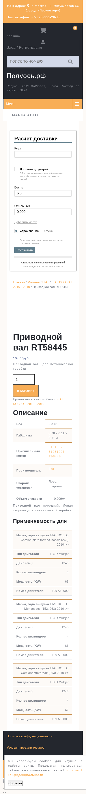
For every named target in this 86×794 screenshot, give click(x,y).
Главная (19, 282)
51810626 (57, 447)
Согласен (15, 783)
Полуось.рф (26, 75)
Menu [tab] (11, 104)
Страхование (30, 231)
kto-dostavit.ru (55, 266)
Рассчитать (25, 250)
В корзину (25, 390)
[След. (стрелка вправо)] (5, 792)
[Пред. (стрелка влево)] (3, 792)
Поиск (70, 61)
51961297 (57, 451)
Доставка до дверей (34, 169)
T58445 (55, 456)
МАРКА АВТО (25, 115)
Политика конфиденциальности (29, 736)
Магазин (34, 282)
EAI (51, 469)
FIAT (45, 282)
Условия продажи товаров (25, 747)
